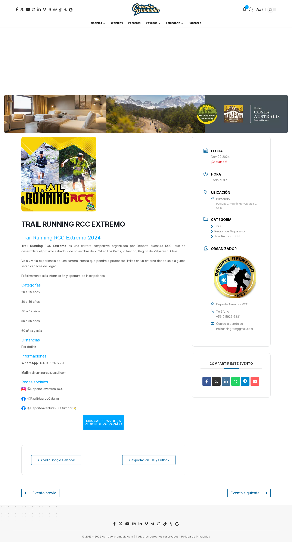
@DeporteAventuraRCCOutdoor (49, 408)
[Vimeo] (44, 9)
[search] (251, 9)
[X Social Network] (216, 381)
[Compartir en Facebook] (206, 381)
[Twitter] (22, 9)
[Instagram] (33, 9)
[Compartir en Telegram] (245, 381)
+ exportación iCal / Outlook (148, 460)
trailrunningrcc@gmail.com (47, 372)
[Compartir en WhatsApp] (235, 381)
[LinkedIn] (39, 9)
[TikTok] (60, 10)
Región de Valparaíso (229, 231)
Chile (217, 226)
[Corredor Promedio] (146, 9)
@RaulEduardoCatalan (43, 398)
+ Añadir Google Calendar (56, 460)
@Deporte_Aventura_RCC (45, 389)
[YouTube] (28, 9)
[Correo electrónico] (255, 381)
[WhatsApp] (55, 9)
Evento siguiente (245, 493)
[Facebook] (17, 9)
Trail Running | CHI (227, 236)
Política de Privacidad (195, 536)
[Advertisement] (146, 60)
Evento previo (44, 493)
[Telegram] (49, 9)
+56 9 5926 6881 (52, 363)
